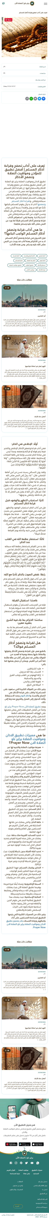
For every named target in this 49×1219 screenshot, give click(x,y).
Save (10, 20)
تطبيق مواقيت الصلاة (15, 265)
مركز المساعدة (15, 1173)
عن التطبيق (43, 1193)
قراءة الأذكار (42, 270)
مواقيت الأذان (30, 270)
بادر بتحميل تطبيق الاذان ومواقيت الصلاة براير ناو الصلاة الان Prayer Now (26, 924)
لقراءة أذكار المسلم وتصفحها (29, 203)
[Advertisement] (24, 132)
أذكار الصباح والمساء (29, 256)
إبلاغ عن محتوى (18, 1185)
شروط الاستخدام (41, 1207)
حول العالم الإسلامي (40, 1185)
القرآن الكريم (11, 1170)
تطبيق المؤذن (29, 265)
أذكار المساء (16, 256)
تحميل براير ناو (42, 1181)
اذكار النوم (25, 695)
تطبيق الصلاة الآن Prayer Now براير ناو (23, 706)
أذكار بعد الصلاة (31, 260)
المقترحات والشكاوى (16, 1189)
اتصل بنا (44, 1189)
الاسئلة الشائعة (42, 1199)
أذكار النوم (42, 260)
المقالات (20, 1181)
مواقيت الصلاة (23, 1170)
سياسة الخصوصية (41, 1203)
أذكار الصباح (42, 256)
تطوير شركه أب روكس (8, 1215)
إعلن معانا (26, 1173)
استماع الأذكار (41, 265)
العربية (17, 1206)
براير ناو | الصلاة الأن (22, 3)
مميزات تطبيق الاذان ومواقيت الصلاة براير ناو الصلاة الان (26, 739)
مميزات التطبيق (37, 1170)
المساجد (36, 1173)
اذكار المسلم (19, 260)
